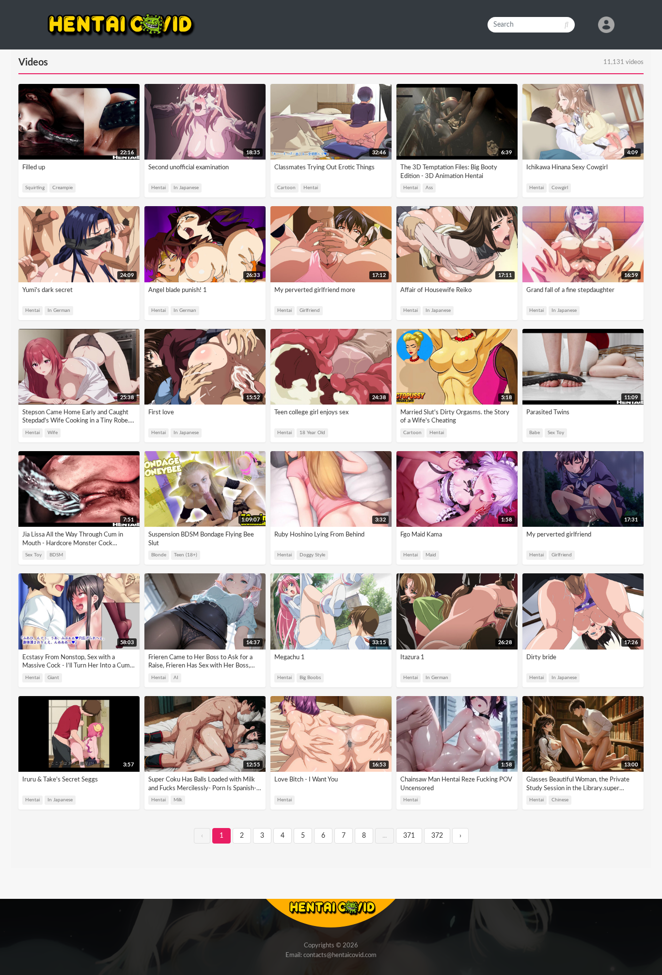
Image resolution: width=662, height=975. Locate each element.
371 (409, 835)
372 (437, 835)
